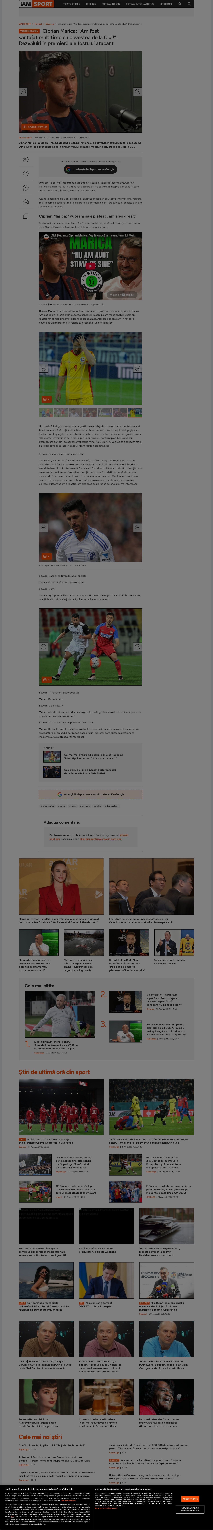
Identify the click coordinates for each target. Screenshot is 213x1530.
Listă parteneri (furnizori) (106, 1508)
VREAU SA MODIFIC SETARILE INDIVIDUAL (190, 1509)
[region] (106, 1507)
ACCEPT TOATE (190, 1499)
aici (12, 1517)
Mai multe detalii (68, 1501)
